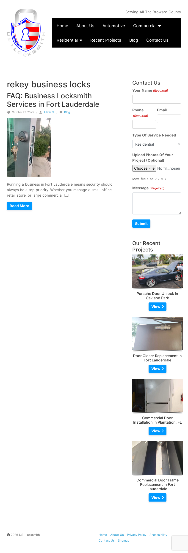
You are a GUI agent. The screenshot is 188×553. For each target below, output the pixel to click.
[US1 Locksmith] (26, 33)
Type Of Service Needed (154, 135)
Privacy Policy (136, 535)
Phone (140, 113)
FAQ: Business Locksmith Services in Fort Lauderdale (53, 99)
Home (62, 25)
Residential (67, 40)
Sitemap (123, 540)
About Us (85, 25)
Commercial (144, 25)
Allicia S (49, 112)
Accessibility (158, 535)
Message (148, 188)
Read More (19, 205)
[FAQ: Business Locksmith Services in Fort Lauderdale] (29, 147)
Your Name (150, 90)
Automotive (113, 25)
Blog (133, 40)
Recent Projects (105, 40)
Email (162, 110)
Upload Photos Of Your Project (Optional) (152, 157)
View (156, 306)
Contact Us (157, 40)
